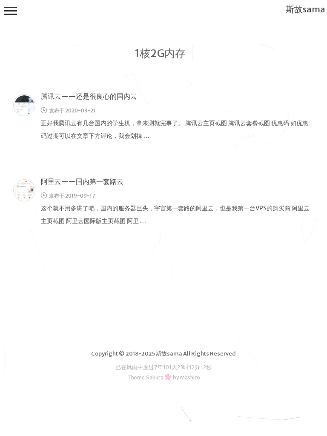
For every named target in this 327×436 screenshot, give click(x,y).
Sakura (155, 377)
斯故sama (305, 9)
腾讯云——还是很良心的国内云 (89, 96)
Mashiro (190, 377)
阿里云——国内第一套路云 (82, 181)
